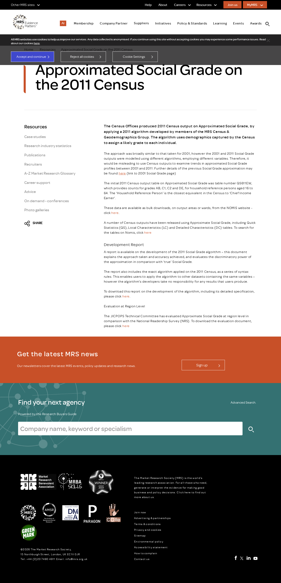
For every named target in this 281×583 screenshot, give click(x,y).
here (37, 43)
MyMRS (252, 5)
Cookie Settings (134, 57)
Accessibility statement (151, 547)
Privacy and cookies (147, 529)
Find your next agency (51, 401)
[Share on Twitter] (28, 224)
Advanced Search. (243, 402)
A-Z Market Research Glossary (49, 173)
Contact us (142, 559)
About (162, 5)
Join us (232, 5)
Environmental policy (148, 541)
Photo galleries (36, 209)
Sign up (202, 365)
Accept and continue (31, 57)
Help (148, 5)
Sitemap (140, 535)
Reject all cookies (82, 57)
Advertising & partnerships (152, 518)
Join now (140, 512)
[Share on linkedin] (63, 224)
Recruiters (33, 164)
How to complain (145, 553)
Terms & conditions (147, 524)
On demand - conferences (46, 200)
